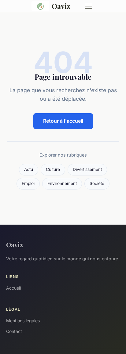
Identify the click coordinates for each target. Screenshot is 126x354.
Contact (14, 331)
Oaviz (61, 6)
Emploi (28, 183)
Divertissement (87, 169)
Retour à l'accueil (63, 121)
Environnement (62, 183)
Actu (28, 169)
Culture (53, 169)
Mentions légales (23, 320)
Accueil (13, 288)
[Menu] (88, 6)
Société (97, 183)
